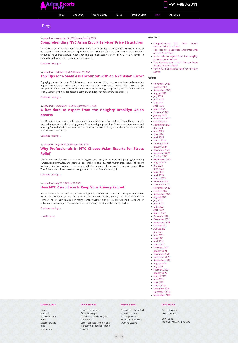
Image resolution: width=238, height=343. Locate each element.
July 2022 (158, 200)
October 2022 (160, 190)
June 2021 (158, 235)
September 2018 (161, 295)
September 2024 (161, 124)
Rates (119, 14)
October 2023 (160, 156)
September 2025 (161, 90)
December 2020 (161, 254)
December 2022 (161, 184)
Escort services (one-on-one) (95, 322)
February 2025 (160, 112)
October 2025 (160, 86)
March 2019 (159, 285)
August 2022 (159, 197)
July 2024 (158, 127)
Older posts (49, 216)
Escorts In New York (131, 319)
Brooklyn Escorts (130, 316)
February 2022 (160, 216)
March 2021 (159, 244)
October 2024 (160, 121)
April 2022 (158, 209)
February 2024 (160, 143)
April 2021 (158, 241)
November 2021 (161, 222)
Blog (157, 14)
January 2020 (160, 272)
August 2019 (159, 276)
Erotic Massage (89, 313)
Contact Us (174, 14)
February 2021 (160, 247)
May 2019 (158, 282)
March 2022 (159, 213)
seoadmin (49, 38)
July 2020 (158, 266)
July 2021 (158, 231)
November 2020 (161, 257)
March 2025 (159, 109)
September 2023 (161, 159)
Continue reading (50, 63)
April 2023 (158, 175)
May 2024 (158, 134)
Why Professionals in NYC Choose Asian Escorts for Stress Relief (175, 64)
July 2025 (158, 96)
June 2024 (158, 131)
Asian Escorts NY (129, 313)
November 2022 (161, 187)
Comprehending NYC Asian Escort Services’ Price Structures (91, 42)
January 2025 (160, 115)
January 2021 (160, 250)
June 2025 (158, 99)
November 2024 (161, 118)
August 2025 (159, 93)
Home (61, 14)
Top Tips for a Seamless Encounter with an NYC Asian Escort (92, 76)
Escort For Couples (90, 310)
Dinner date (87, 319)
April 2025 (158, 105)
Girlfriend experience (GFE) (94, 316)
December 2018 (161, 288)
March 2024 (159, 140)
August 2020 (159, 263)
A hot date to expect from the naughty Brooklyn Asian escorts (175, 58)
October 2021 (160, 225)
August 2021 (159, 228)
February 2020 (160, 269)
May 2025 (158, 102)
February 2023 (160, 181)
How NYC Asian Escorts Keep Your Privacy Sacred (82, 187)
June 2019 (158, 279)
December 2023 (161, 149)
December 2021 (161, 219)
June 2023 (158, 168)
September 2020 (161, 260)
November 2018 (161, 291)
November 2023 (161, 153)
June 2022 (158, 203)
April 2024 (158, 137)
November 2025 (161, 83)
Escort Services (138, 14)
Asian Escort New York (132, 310)
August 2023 (159, 162)
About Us (78, 14)
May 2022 (158, 206)
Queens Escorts (129, 322)
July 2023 (158, 165)
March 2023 (159, 178)
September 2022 (161, 194)
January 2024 (160, 146)
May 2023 (158, 172)
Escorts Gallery (99, 14)
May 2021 (158, 238)
